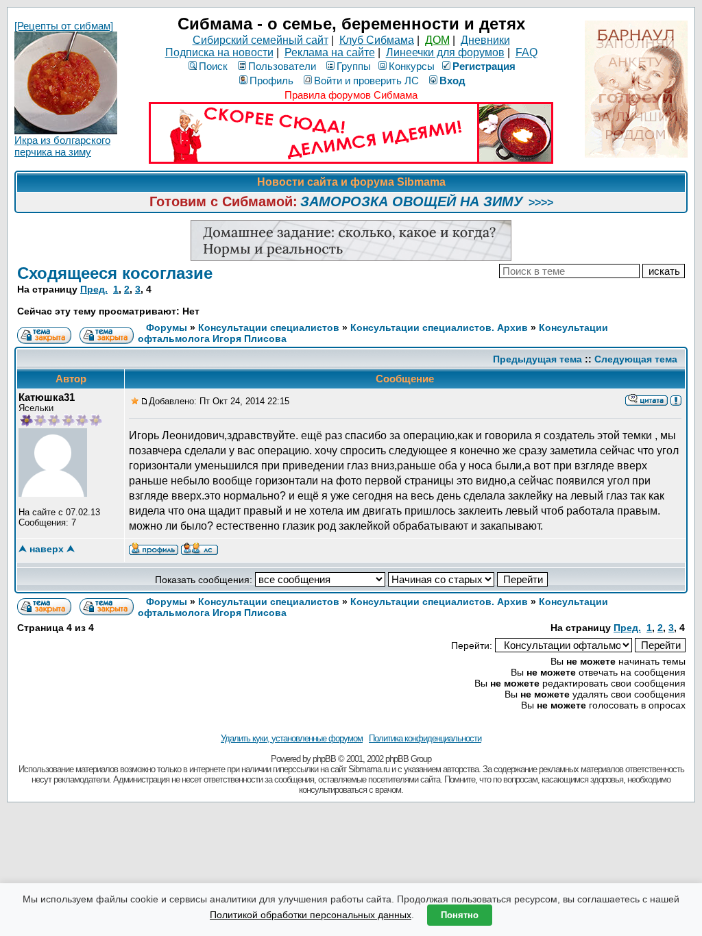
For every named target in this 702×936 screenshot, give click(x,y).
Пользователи (282, 66)
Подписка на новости (219, 52)
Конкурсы (412, 66)
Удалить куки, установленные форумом (292, 738)
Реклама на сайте (330, 52)
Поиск (213, 66)
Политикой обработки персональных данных (310, 914)
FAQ (526, 52)
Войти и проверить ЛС (366, 80)
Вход (452, 80)
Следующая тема (635, 359)
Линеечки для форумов (445, 52)
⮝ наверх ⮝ (47, 548)
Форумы (166, 327)
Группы (354, 66)
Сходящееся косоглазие (115, 273)
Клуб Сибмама (376, 40)
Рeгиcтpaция (484, 66)
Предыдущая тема (537, 359)
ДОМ (437, 40)
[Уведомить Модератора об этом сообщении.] (675, 399)
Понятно (460, 915)
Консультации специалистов (268, 327)
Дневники (485, 40)
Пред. (94, 289)
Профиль (271, 80)
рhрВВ (324, 759)
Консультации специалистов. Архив (439, 327)
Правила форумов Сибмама (351, 95)
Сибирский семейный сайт (260, 40)
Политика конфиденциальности (425, 738)
